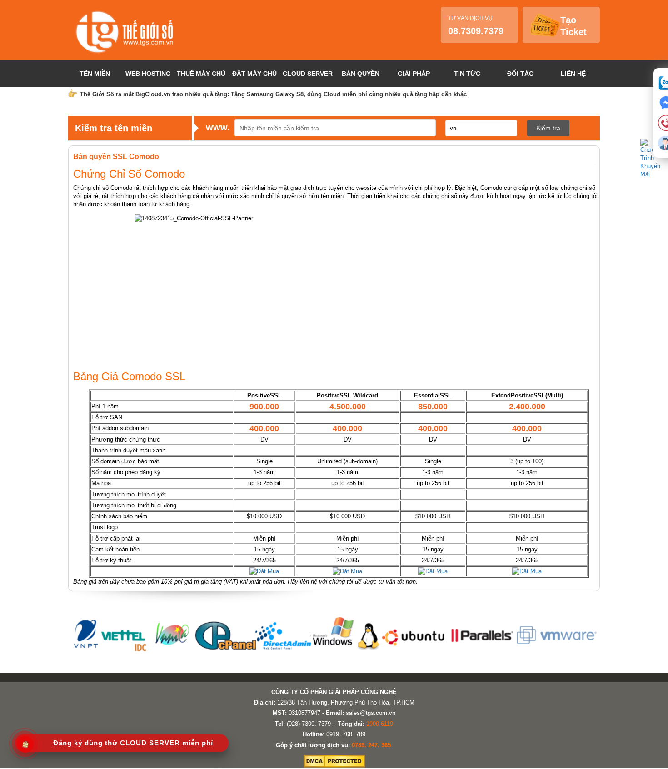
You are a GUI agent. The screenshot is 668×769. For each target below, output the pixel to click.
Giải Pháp (414, 73)
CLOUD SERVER (308, 73)
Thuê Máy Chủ (201, 73)
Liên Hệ (573, 73)
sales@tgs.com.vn (370, 712)
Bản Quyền (360, 73)
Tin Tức (467, 73)
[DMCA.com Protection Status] (334, 765)
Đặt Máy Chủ (254, 73)
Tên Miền (95, 73)
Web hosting (148, 73)
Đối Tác (520, 73)
